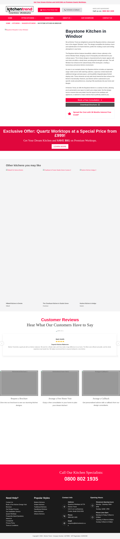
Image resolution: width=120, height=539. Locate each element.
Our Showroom (87, 18)
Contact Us (107, 18)
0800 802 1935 (108, 11)
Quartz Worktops (11, 514)
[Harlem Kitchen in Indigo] (97, 235)
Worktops (49, 18)
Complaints (9, 521)
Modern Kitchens (39, 502)
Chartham (45, 306)
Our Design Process (12, 509)
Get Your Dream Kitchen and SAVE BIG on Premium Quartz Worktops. (60, 2)
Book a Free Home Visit (50, 10)
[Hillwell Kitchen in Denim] (23, 235)
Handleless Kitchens (40, 509)
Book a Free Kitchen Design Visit (16, 504)
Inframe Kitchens (39, 514)
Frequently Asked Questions (15, 516)
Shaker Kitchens (39, 504)
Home (10, 18)
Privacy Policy (10, 523)
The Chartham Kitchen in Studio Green (56, 303)
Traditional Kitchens (40, 507)
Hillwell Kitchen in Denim (14, 303)
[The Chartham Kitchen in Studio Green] (60, 235)
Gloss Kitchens (38, 511)
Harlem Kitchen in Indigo (88, 303)
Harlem (82, 306)
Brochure (9, 507)
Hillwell (8, 306)
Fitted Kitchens (27, 18)
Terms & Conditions (12, 525)
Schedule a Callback (72, 10)
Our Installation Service (13, 511)
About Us (66, 18)
